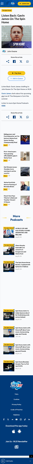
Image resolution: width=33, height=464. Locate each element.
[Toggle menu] (2, 4)
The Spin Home (6, 10)
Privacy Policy (16, 404)
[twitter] (8, 419)
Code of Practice (16, 410)
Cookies (16, 399)
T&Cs (16, 394)
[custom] (12, 419)
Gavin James (6, 93)
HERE (3, 106)
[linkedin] (29, 419)
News (5, 160)
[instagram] (21, 419)
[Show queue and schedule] (30, 461)
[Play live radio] (3, 461)
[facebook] (4, 419)
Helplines (16, 415)
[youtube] (16, 419)
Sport (5, 145)
